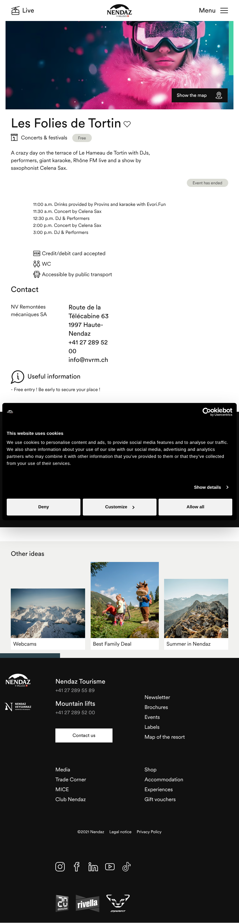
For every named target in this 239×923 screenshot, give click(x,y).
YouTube (110, 866)
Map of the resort (165, 736)
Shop (151, 769)
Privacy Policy (149, 831)
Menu (207, 10)
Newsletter (157, 697)
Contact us (84, 735)
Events (152, 717)
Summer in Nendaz (188, 643)
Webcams (24, 643)
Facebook (76, 866)
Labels (152, 727)
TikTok (126, 866)
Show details (207, 487)
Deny (43, 507)
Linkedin (93, 866)
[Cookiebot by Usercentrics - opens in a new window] (206, 411)
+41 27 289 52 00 (88, 346)
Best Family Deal (112, 643)
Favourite (127, 124)
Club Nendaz (70, 799)
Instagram (60, 866)
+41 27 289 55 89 (75, 690)
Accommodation (164, 779)
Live (28, 10)
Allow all (195, 507)
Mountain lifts (75, 704)
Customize (116, 507)
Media (62, 769)
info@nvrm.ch (88, 360)
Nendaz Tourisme (18, 680)
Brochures (156, 707)
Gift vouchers (160, 799)
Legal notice (120, 831)
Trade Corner (70, 779)
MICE (62, 789)
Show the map (192, 95)
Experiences (159, 789)
